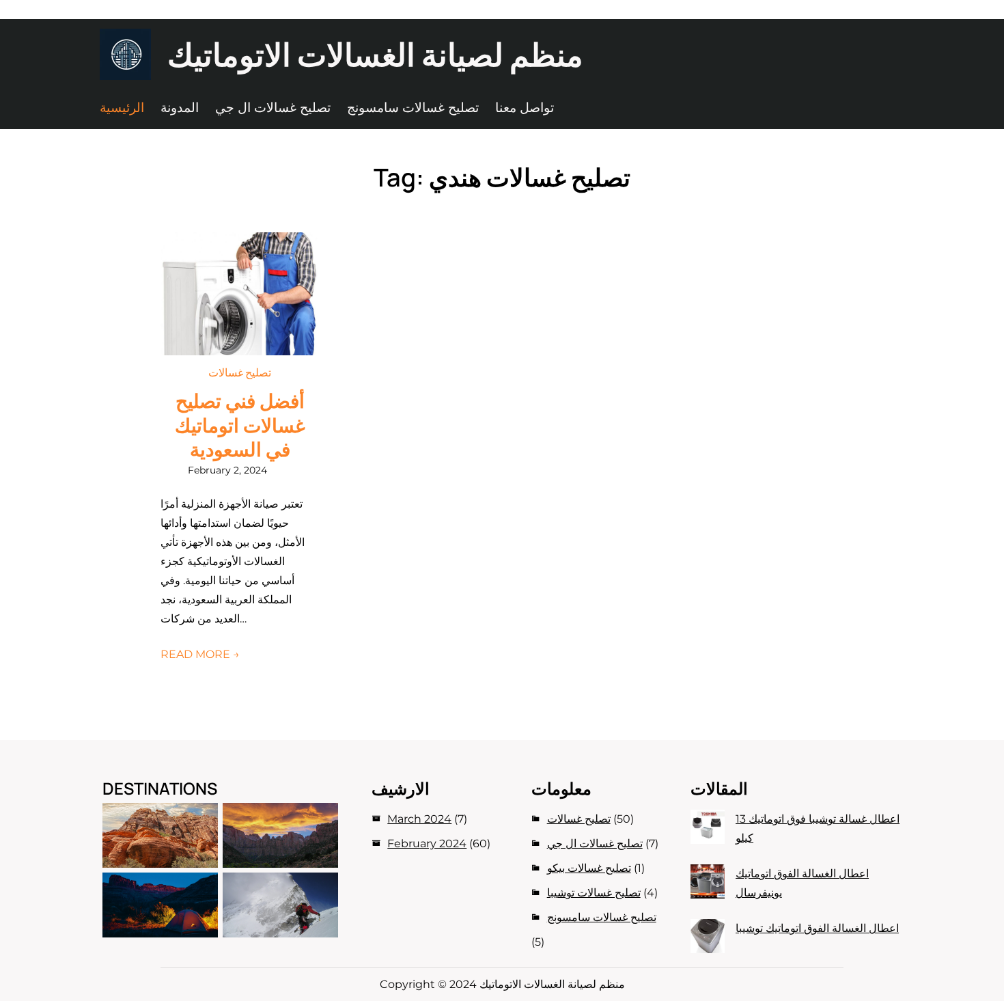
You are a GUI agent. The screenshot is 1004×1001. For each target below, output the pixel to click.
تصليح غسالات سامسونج (601, 917)
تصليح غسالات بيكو (589, 868)
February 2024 (426, 843)
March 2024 (419, 818)
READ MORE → (200, 654)
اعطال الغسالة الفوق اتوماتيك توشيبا (817, 928)
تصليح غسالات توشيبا (594, 892)
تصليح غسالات (239, 372)
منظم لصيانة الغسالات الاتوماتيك (375, 54)
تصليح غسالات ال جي (595, 843)
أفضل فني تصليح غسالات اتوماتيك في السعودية (240, 425)
